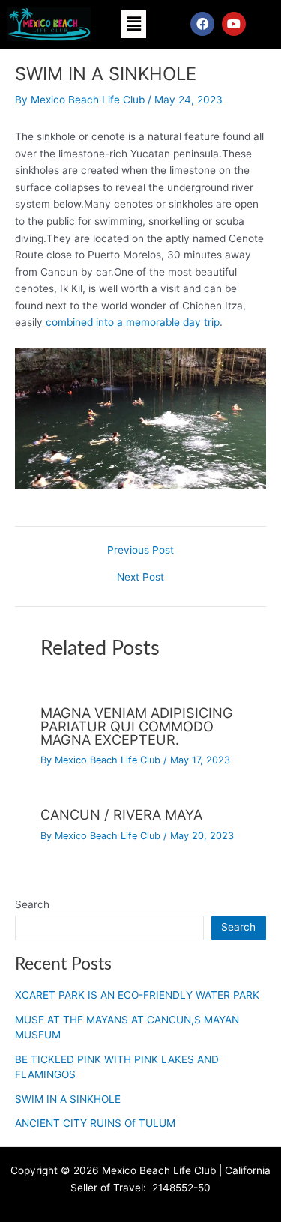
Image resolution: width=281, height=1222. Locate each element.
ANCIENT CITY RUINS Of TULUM (95, 1123)
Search (32, 904)
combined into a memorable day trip (133, 322)
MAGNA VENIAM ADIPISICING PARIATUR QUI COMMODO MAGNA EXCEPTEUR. (136, 726)
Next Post (140, 577)
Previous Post (140, 550)
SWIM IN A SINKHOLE (68, 1099)
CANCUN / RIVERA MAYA (121, 814)
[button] (133, 24)
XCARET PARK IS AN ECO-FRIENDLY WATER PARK (137, 995)
